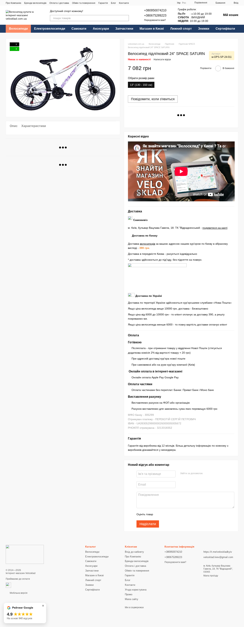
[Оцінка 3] (172, 514)
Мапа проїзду (210, 575)
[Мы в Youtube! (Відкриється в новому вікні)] (157, 2)
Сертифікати (225, 28)
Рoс (184, 3)
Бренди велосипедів (35, 3)
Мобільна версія (18, 593)
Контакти (124, 3)
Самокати (78, 28)
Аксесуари (101, 28)
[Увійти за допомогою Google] (207, 473)
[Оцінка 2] (165, 514)
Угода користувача (135, 589)
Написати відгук (162, 59)
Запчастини (124, 28)
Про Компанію (13, 3)
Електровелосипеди (49, 28)
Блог (113, 3)
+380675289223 (155, 15)
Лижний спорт (181, 28)
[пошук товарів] (126, 18)
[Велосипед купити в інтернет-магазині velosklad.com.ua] (25, 554)
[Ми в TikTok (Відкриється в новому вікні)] (166, 2)
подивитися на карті (214, 227)
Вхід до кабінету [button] (134, 551)
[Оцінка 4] (178, 514)
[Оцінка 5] (184, 514)
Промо (128, 594)
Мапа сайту (131, 599)
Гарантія (103, 3)
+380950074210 (155, 10)
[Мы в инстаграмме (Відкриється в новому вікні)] (161, 2)
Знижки (203, 28)
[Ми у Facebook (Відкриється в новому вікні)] (152, 2)
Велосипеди (18, 28)
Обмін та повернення (83, 3)
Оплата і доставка (59, 3)
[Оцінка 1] (159, 514)
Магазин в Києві (152, 28)
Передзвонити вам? (155, 20)
